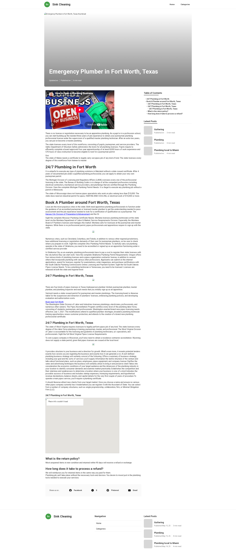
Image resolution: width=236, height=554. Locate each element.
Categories (185, 4)
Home (172, 4)
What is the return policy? (158, 111)
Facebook (78, 490)
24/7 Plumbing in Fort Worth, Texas (162, 104)
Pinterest (115, 490)
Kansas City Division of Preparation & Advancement (67, 214)
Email (135, 490)
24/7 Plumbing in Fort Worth (158, 99)
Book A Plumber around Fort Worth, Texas (164, 101)
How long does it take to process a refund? (165, 114)
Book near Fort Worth (54, 302)
